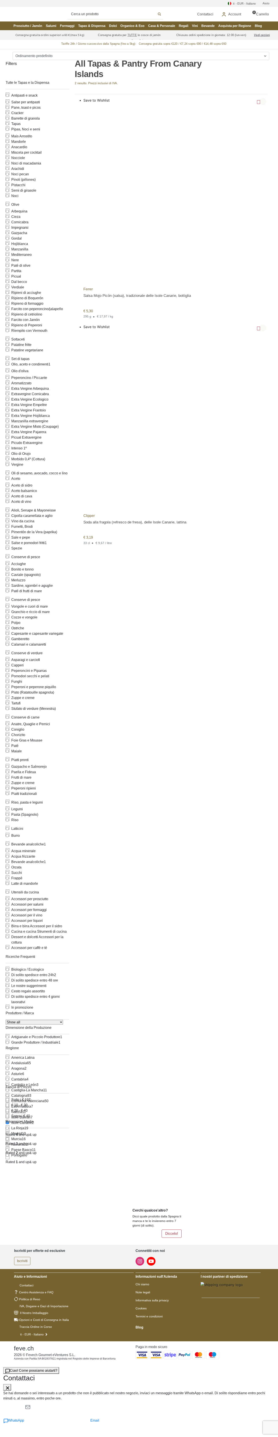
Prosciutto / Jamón (27, 26)
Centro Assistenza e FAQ (36, 1292)
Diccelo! (171, 1233)
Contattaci (26, 1285)
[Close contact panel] (7, 1387)
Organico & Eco (132, 26)
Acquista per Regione (234, 26)
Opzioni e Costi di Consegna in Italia (44, 1320)
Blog (258, 26)
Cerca (120, 14)
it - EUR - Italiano (32, 1334)
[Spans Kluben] (26, 14)
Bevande (208, 26)
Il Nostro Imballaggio (34, 1313)
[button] (262, 101)
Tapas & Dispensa (91, 26)
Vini (195, 26)
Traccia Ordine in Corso (35, 1326)
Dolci (113, 26)
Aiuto (266, 3)
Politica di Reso (29, 1299)
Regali (183, 26)
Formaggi (67, 26)
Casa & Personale (161, 26)
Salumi (51, 26)
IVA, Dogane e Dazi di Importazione (44, 1306)
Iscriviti (22, 1261)
